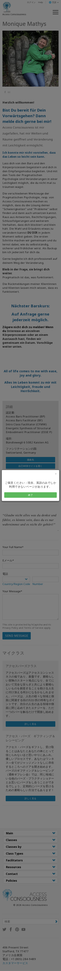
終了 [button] (30, 494)
